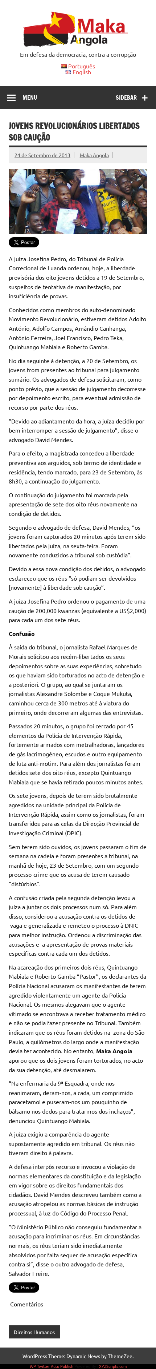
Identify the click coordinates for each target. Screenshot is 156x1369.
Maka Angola (94, 155)
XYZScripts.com (113, 1366)
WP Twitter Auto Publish (51, 1366)
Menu (29, 97)
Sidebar (126, 97)
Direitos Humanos (34, 1332)
